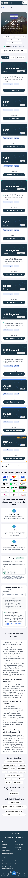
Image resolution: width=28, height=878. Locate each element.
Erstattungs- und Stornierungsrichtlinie (7, 867)
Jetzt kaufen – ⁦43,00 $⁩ (14, 302)
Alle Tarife (5, 57)
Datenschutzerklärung (7, 863)
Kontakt (4, 847)
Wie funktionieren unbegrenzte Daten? (12, 465)
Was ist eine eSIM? (14, 802)
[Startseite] (6, 3)
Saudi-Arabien (18, 782)
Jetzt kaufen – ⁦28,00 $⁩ (14, 238)
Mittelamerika (14, 793)
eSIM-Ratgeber (19, 844)
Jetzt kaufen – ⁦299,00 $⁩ (14, 458)
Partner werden (18, 863)
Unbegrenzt (20, 57)
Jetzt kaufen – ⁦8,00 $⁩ (14, 90)
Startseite (6, 8)
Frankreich (22, 765)
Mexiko (21, 779)
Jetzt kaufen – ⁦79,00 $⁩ (14, 402)
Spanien (5, 768)
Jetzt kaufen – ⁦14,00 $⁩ (14, 146)
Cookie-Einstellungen (7, 853)
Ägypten (8, 782)
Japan (14, 779)
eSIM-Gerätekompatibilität (14, 811)
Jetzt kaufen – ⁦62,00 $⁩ (14, 374)
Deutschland (21, 768)
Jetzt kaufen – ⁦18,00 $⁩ (14, 175)
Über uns (4, 844)
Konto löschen (6, 850)
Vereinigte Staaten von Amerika (14, 761)
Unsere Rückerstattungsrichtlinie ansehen (13, 624)
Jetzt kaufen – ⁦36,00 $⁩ (14, 274)
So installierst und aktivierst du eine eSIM (12, 807)
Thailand (7, 779)
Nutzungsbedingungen (8, 860)
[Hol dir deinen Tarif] (14, 873)
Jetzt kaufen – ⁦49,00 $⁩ (14, 338)
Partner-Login (18, 860)
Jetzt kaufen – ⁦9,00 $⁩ (14, 118)
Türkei (4, 772)
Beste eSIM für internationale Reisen (14, 815)
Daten (12, 57)
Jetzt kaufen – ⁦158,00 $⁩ (14, 430)
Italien (13, 768)
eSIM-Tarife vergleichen (18, 848)
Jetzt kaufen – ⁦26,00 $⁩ (14, 210)
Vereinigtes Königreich (9, 765)
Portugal (22, 772)
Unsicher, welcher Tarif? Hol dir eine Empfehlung (13, 51)
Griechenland (13, 772)
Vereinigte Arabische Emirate (14, 775)
